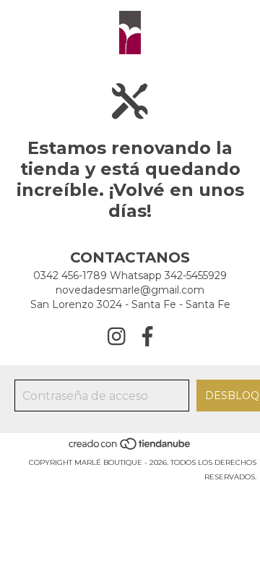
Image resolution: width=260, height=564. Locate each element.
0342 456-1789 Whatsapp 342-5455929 (130, 275)
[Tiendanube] (130, 448)
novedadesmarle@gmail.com (130, 289)
